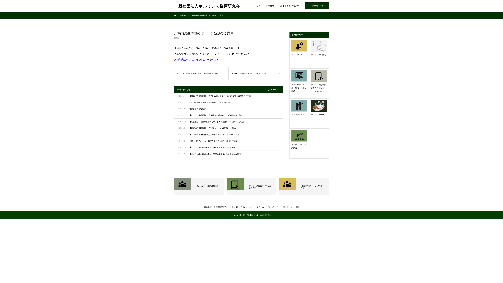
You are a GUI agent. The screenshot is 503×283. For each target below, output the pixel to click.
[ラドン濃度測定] (299, 105)
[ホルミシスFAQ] (319, 105)
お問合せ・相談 (317, 5)
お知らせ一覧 (272, 89)
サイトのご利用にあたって (267, 207)
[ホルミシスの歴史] (319, 45)
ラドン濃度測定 (297, 114)
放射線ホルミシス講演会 (298, 146)
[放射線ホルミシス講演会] (299, 136)
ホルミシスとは (297, 54)
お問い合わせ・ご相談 (290, 207)
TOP (258, 5)
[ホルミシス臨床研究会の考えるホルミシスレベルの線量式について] (319, 75)
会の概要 (270, 5)
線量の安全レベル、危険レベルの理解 (298, 87)
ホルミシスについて (289, 5)
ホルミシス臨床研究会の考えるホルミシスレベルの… (318, 87)
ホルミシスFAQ (317, 114)
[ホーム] (175, 15)
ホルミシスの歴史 (318, 54)
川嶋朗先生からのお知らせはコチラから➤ (196, 59)
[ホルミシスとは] (299, 45)
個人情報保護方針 (221, 207)
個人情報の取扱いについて (242, 207)
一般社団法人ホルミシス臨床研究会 (207, 6)
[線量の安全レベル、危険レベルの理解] (299, 75)
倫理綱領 (207, 207)
